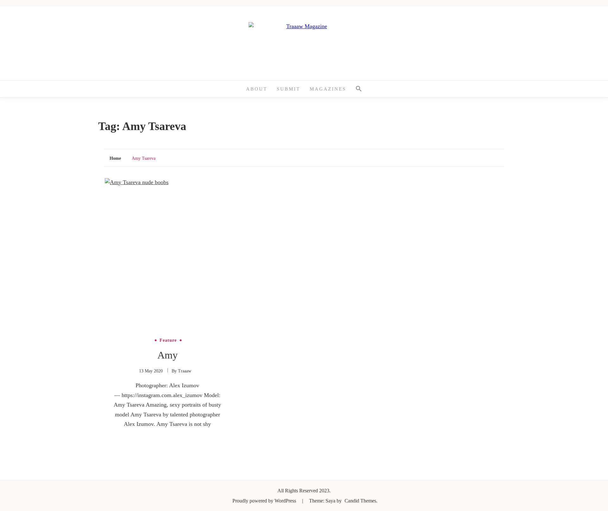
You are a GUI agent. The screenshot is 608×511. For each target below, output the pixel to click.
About (256, 88)
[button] (359, 89)
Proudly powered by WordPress (264, 500)
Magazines (328, 88)
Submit (288, 88)
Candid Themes (360, 500)
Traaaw (184, 371)
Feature (168, 340)
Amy (167, 355)
